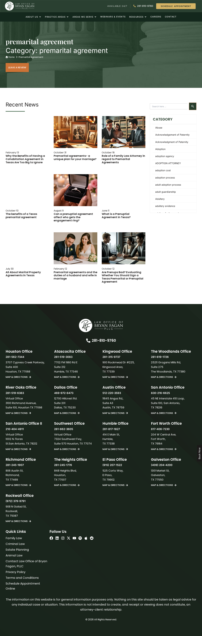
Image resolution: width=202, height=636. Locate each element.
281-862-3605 (63, 429)
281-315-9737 (111, 356)
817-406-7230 (160, 429)
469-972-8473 (63, 393)
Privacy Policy (15, 572)
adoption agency (164, 156)
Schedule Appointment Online (23, 586)
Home (11, 57)
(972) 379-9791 (16, 501)
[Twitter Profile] (68, 538)
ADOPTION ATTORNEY (168, 163)
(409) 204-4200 (161, 465)
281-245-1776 (63, 465)
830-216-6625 (160, 393)
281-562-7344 (15, 356)
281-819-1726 (160, 356)
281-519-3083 (63, 356)
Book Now (199, 453)
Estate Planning (17, 550)
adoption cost (163, 170)
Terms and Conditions (22, 578)
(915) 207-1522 (112, 465)
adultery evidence (165, 206)
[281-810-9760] (88, 340)
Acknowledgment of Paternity (171, 141)
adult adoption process (168, 184)
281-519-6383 (15, 393)
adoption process (165, 177)
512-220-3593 (111, 393)
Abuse (158, 127)
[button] (33, 17)
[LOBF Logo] (101, 325)
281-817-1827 (111, 429)
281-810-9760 (104, 340)
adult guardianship (165, 191)
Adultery (160, 198)
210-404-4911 (15, 429)
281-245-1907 (15, 465)
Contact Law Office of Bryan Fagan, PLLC (26, 563)
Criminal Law (15, 544)
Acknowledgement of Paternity (172, 134)
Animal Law (14, 555)
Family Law (14, 538)
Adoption (160, 149)
